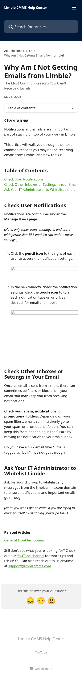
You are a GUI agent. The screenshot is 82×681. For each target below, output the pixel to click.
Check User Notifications (24, 179)
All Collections (14, 51)
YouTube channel (30, 555)
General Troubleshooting (24, 540)
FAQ (32, 51)
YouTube (41, 652)
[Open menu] (74, 7)
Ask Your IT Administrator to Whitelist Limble (39, 189)
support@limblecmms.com (29, 566)
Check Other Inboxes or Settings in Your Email (40, 184)
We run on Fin (43, 668)
